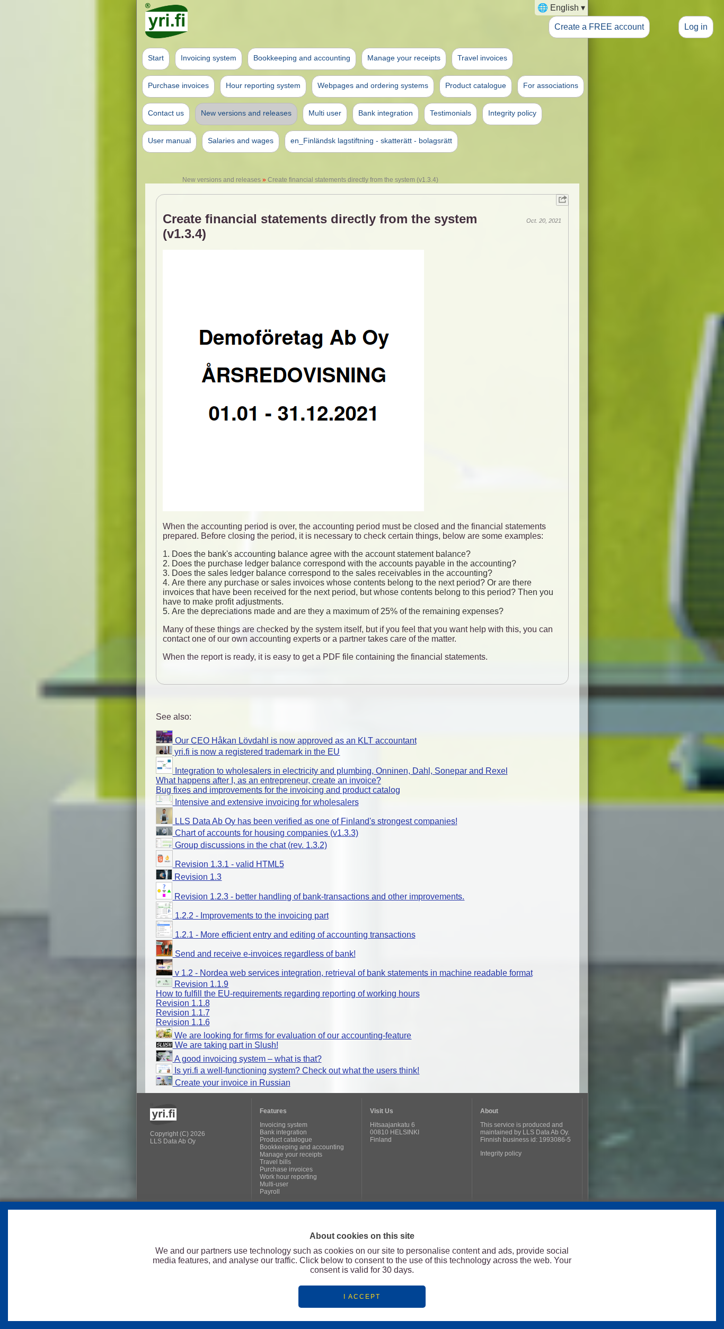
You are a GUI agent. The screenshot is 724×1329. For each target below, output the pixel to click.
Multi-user (274, 1184)
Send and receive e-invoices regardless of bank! (264, 953)
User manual (169, 140)
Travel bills (275, 1162)
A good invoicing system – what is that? (247, 1058)
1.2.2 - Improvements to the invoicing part (251, 915)
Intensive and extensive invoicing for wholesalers (266, 802)
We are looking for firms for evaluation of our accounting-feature (291, 1035)
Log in (696, 26)
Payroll (270, 1191)
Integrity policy (512, 113)
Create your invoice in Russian (231, 1082)
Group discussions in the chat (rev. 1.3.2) (250, 845)
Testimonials (450, 113)
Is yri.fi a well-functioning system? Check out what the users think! (295, 1070)
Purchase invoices (178, 85)
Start (156, 58)
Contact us (166, 113)
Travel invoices (482, 58)
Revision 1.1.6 (183, 1022)
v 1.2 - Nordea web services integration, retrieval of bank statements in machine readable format (353, 972)
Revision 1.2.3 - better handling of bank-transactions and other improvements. (318, 896)
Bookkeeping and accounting (301, 58)
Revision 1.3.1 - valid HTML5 (228, 864)
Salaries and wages (240, 140)
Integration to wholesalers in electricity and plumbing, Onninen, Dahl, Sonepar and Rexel (340, 770)
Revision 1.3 (197, 876)
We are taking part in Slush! (225, 1045)
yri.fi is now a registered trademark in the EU (256, 751)
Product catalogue (475, 85)
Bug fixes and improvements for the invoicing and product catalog (278, 789)
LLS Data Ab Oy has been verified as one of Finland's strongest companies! (315, 821)
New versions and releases (246, 113)
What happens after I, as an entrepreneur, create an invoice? (268, 780)
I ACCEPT (362, 1296)
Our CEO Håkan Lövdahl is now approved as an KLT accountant (295, 740)
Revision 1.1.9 (200, 984)
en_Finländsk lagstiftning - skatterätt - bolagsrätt (371, 140)
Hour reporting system (263, 85)
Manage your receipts (403, 58)
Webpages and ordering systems (372, 85)
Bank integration (385, 113)
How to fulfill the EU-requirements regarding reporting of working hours (288, 993)
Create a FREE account (599, 26)
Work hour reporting (288, 1177)
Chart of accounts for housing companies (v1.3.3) (265, 832)
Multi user (324, 113)
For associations (550, 85)
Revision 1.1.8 (183, 1003)
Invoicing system (208, 58)
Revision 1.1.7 (183, 1012)
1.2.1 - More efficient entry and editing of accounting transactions (294, 934)
